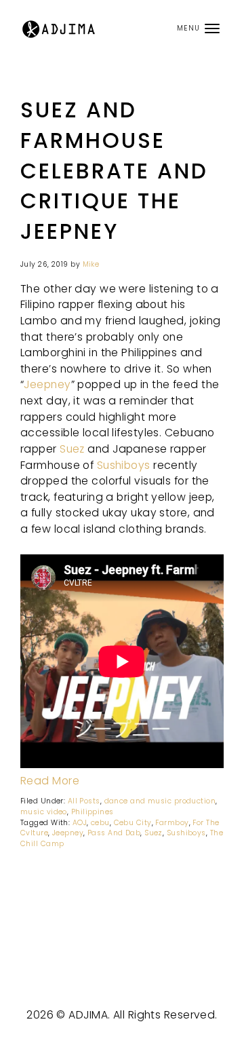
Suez (72, 449)
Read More (49, 780)
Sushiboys (123, 465)
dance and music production (160, 801)
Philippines (92, 812)
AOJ (80, 823)
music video (43, 812)
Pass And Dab (113, 833)
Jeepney (47, 384)
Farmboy (171, 823)
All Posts (84, 801)
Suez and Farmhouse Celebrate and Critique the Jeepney (114, 170)
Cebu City (133, 823)
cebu (100, 823)
